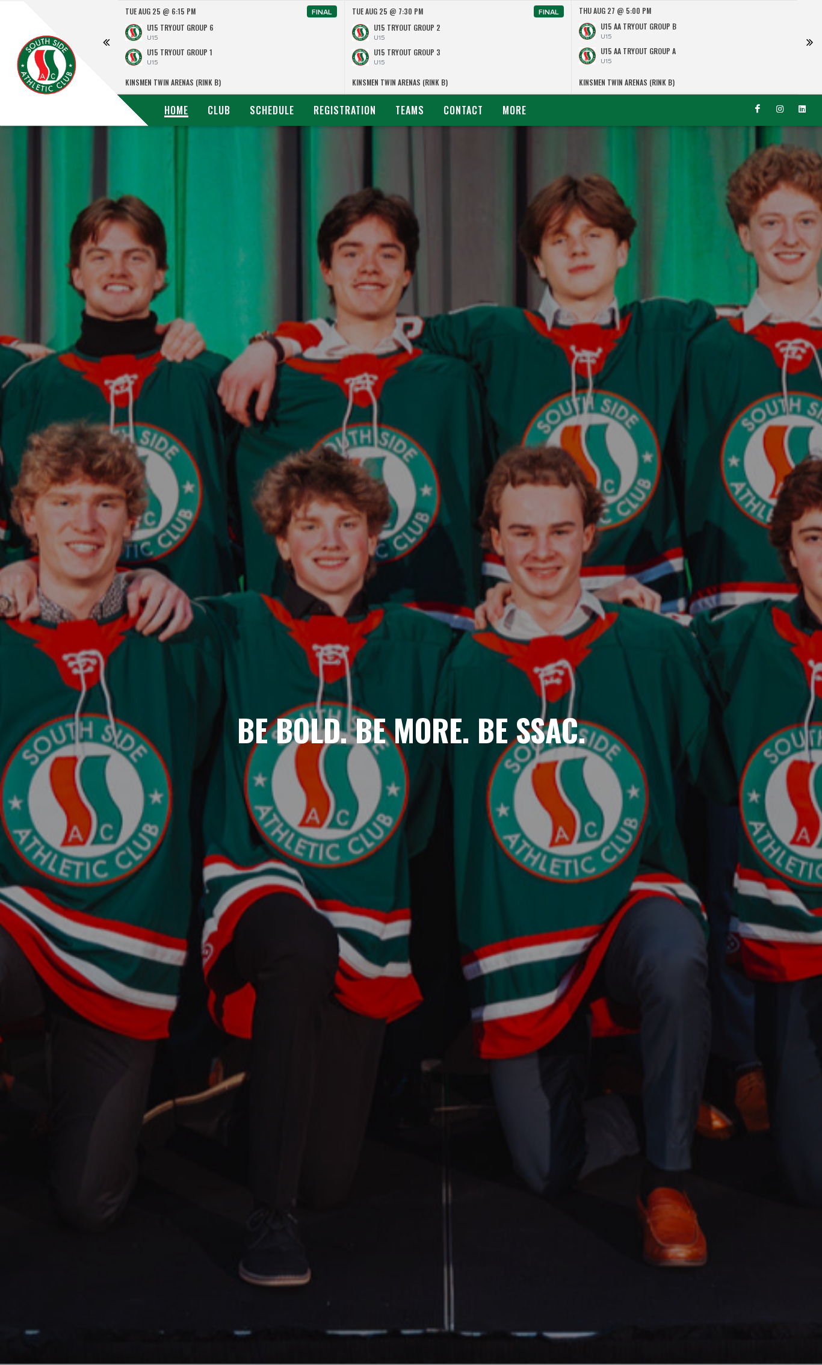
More (514, 110)
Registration (345, 110)
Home (176, 110)
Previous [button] (106, 47)
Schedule (272, 110)
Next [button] (809, 47)
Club (219, 110)
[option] (231, 47)
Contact (463, 110)
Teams (409, 110)
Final (322, 11)
